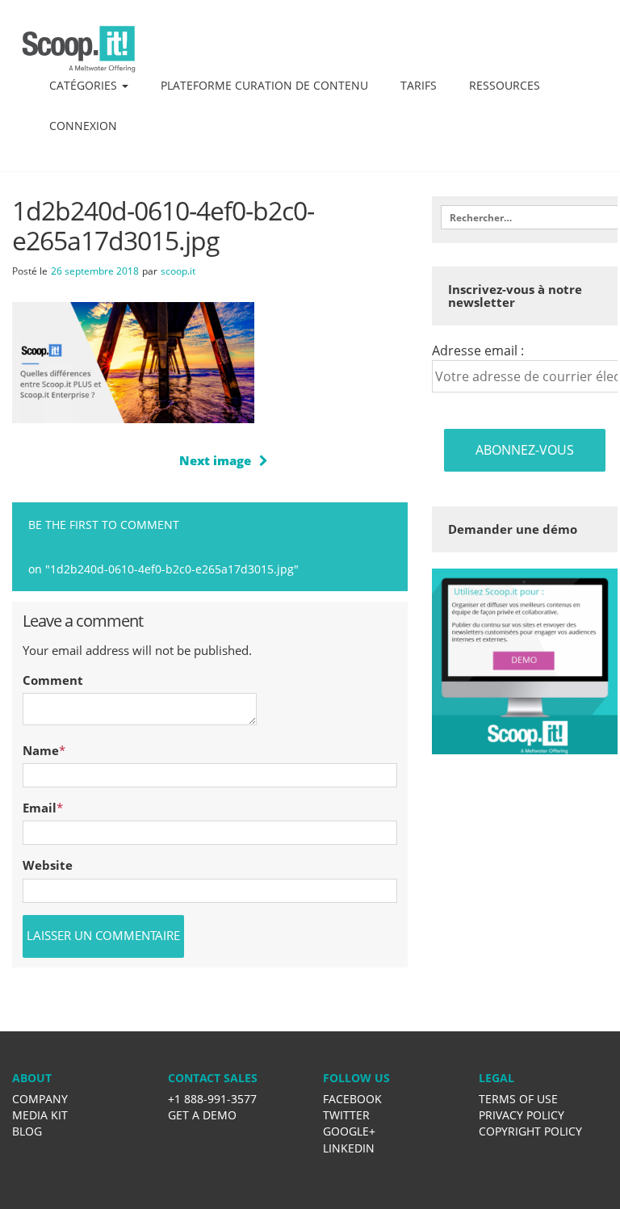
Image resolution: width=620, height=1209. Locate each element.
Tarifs (418, 85)
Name (41, 750)
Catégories (84, 85)
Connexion (83, 125)
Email (40, 808)
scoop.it (178, 271)
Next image (215, 460)
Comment (53, 680)
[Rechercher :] (524, 217)
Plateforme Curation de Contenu (264, 85)
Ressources (504, 85)
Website (48, 865)
